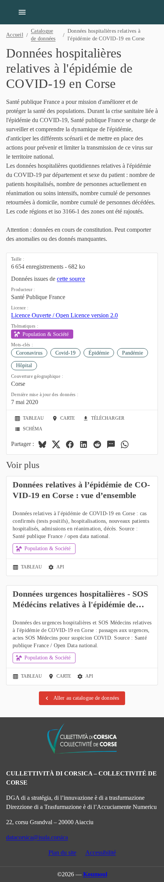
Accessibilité (100, 852)
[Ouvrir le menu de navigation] (22, 12)
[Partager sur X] (56, 444)
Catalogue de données (43, 34)
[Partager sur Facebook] (70, 444)
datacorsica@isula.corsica (37, 837)
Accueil (14, 35)
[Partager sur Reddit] (97, 444)
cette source (71, 278)
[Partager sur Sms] (111, 444)
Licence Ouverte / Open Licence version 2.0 (64, 315)
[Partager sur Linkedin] (83, 444)
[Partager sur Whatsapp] (125, 444)
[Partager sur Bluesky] (42, 444)
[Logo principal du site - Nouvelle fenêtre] (82, 738)
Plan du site (62, 852)
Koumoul (95, 874)
